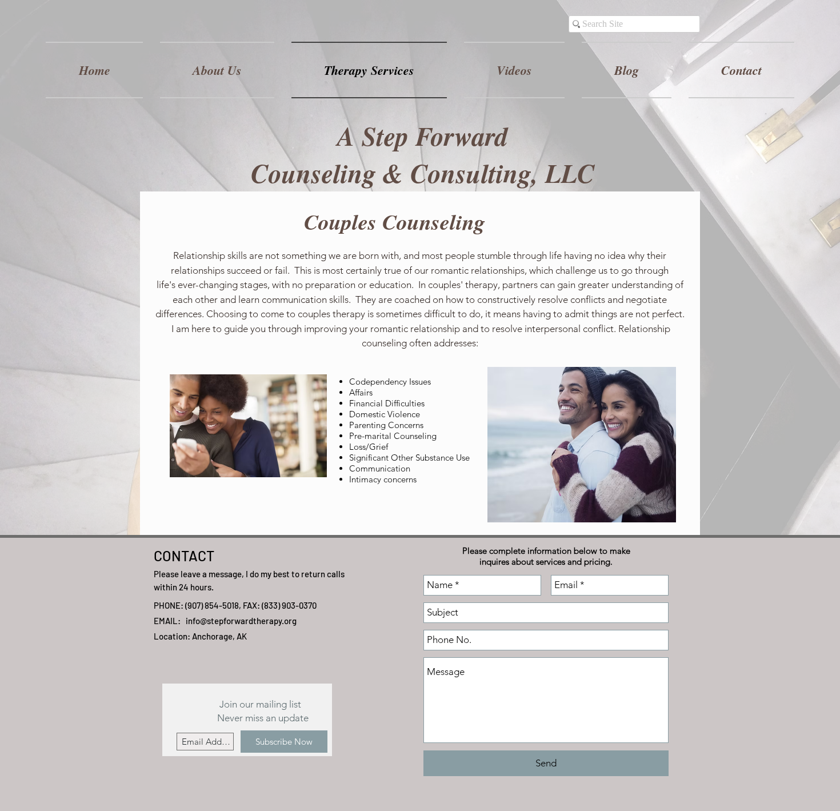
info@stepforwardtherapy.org (241, 621)
